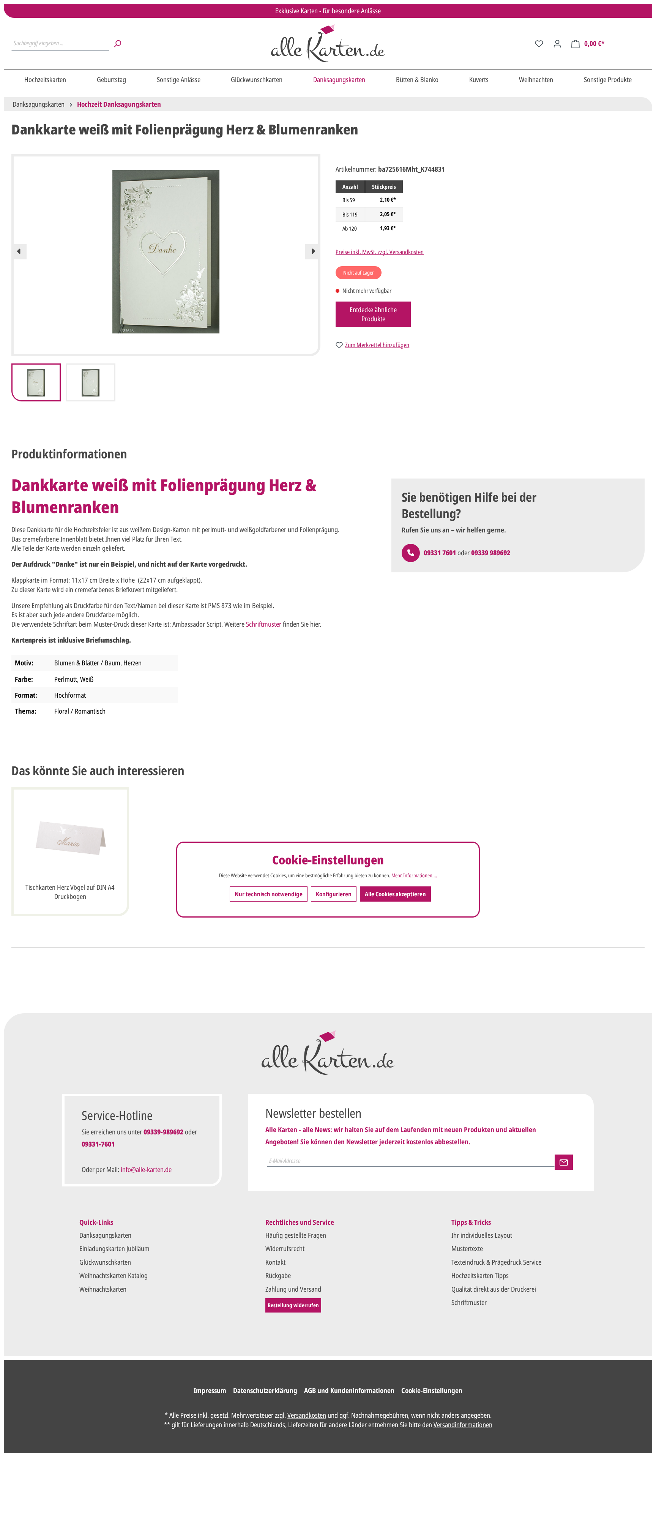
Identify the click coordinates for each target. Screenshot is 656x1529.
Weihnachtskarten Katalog (113, 1275)
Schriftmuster (263, 624)
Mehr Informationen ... (414, 875)
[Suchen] (117, 43)
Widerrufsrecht (284, 1248)
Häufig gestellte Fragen (295, 1235)
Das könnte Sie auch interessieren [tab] (97, 770)
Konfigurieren (334, 893)
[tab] (69, 453)
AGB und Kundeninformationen (349, 1390)
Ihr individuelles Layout (481, 1235)
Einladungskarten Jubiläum (114, 1248)
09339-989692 (163, 1131)
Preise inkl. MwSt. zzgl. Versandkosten (380, 252)
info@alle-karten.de (146, 1169)
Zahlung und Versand (293, 1289)
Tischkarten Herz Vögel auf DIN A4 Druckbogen (70, 892)
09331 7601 (440, 552)
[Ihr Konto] (557, 43)
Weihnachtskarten (102, 1289)
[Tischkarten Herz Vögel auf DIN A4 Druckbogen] (70, 839)
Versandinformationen (463, 1424)
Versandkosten (306, 1415)
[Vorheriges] (19, 251)
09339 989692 (490, 552)
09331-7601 (98, 1143)
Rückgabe (278, 1275)
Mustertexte (467, 1248)
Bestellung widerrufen (293, 1305)
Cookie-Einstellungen (431, 1390)
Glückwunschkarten (105, 1262)
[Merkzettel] (539, 43)
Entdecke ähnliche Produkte (373, 314)
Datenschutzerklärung (265, 1390)
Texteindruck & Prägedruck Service (496, 1262)
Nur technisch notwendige (269, 893)
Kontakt (275, 1262)
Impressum (210, 1390)
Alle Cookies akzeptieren (395, 893)
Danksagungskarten (105, 1235)
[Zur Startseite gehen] (328, 43)
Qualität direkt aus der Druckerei (493, 1289)
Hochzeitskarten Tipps (480, 1275)
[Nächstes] (312, 251)
